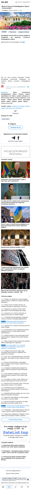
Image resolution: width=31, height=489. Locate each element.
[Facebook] (18, 139)
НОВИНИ (4, 31)
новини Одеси (5, 119)
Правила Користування (12, 473)
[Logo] (4, 2)
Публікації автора (15, 127)
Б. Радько (12, 124)
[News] (9, 487)
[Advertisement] (15, 59)
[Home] (3, 487)
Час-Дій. (22, 42)
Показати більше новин (15, 419)
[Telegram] (13, 139)
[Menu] (28, 487)
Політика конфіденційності (13, 470)
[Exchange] (22, 487)
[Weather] (15, 487)
